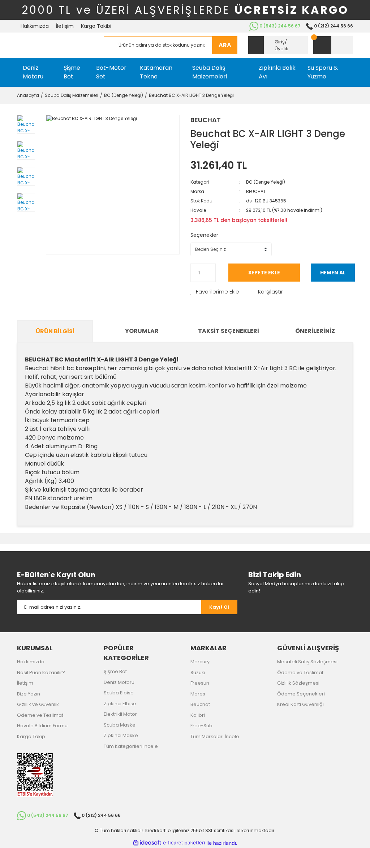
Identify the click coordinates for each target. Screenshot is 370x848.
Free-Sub (201, 725)
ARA (225, 45)
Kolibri (197, 715)
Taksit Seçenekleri (228, 331)
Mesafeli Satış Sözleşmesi (307, 661)
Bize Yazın (28, 693)
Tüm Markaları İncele (214, 736)
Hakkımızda (35, 26)
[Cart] (333, 45)
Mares (197, 693)
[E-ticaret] (184, 843)
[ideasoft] (147, 843)
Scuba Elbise (119, 692)
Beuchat (200, 704)
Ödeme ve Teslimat (40, 715)
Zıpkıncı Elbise (120, 703)
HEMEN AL (332, 272)
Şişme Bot (115, 671)
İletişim (65, 26)
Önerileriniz (315, 331)
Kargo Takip (31, 736)
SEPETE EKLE (264, 272)
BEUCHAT (205, 119)
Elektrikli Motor (120, 714)
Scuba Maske (119, 724)
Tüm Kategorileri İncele (131, 746)
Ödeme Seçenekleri (301, 693)
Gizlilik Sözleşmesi (298, 683)
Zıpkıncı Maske (121, 735)
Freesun (199, 683)
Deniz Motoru (119, 682)
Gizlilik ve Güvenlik (38, 704)
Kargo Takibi (96, 26)
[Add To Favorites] (214, 292)
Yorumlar (142, 331)
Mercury (200, 661)
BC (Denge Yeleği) (265, 182)
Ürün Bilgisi (55, 331)
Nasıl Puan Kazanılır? (41, 672)
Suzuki (197, 672)
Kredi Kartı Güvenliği (300, 704)
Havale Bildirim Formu (42, 725)
